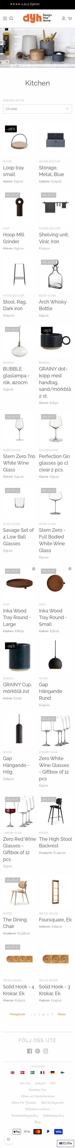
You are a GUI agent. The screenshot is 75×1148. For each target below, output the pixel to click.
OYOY (6, 228)
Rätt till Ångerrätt (52, 1102)
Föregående (17, 1014)
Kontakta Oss (37, 1089)
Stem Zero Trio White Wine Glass (19, 463)
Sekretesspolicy (53, 1115)
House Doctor (49, 161)
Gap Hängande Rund (50, 691)
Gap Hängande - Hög (16, 765)
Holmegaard (48, 450)
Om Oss (25, 1083)
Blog (38, 1122)
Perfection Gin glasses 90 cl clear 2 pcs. (54, 463)
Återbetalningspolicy (24, 1115)
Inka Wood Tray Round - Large (17, 617)
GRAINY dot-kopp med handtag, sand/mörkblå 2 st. (55, 382)
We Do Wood (48, 913)
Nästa (62, 1014)
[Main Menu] (5, 18)
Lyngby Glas (48, 752)
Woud (7, 161)
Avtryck (40, 1083)
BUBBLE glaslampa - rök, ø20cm (16, 375)
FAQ (52, 1083)
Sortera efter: (14, 100)
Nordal (8, 362)
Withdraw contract (37, 1109)
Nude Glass (47, 295)
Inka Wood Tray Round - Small (53, 617)
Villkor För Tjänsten (23, 1102)
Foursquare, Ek (55, 920)
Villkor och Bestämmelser (37, 1096)
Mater (43, 832)
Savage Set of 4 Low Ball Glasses (18, 536)
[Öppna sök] (11, 18)
